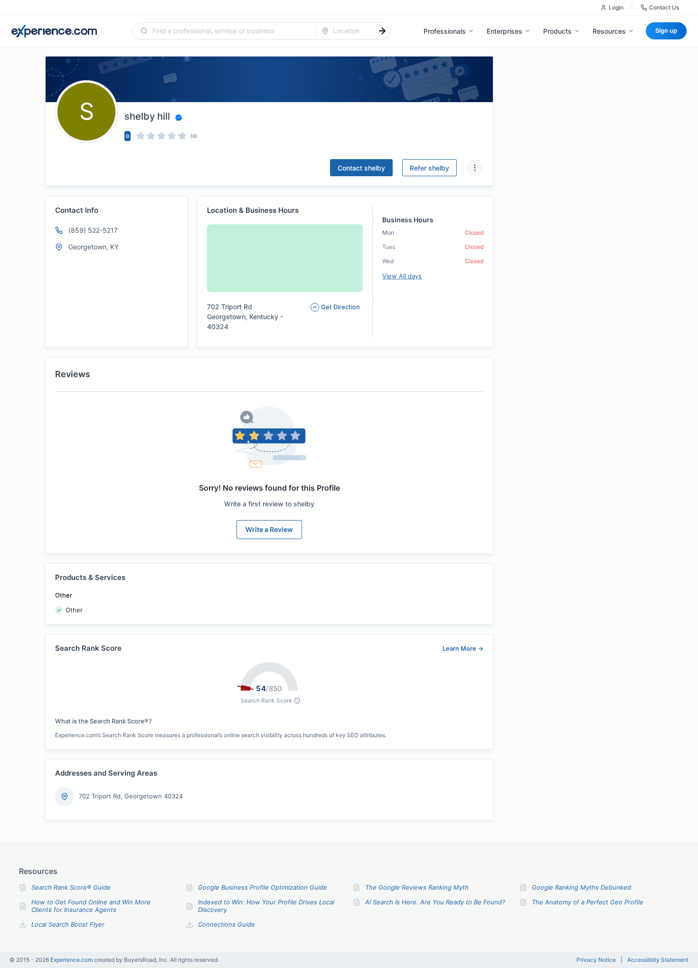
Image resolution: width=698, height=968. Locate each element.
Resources (609, 31)
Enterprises (504, 31)
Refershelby (429, 168)
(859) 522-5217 (93, 230)
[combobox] (229, 31)
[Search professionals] (382, 31)
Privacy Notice (596, 960)
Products (557, 31)
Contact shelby (361, 168)
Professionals (445, 31)
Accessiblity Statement (658, 960)
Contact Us (664, 7)
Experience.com (72, 959)
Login (616, 7)
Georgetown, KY (93, 247)
